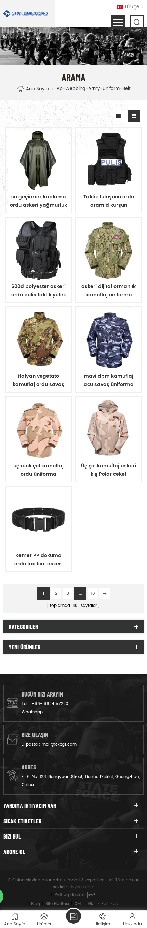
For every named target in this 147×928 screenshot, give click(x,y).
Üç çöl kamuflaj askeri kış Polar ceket (108, 470)
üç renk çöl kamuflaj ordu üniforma (38, 470)
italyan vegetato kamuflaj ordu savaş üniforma (38, 380)
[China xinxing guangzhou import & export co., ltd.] (25, 13)
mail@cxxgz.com (59, 744)
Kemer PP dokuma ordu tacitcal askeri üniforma (38, 560)
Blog (35, 904)
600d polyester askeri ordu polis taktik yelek (38, 291)
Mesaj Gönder (73, 916)
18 (93, 593)
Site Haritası (57, 904)
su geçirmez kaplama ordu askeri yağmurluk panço (38, 201)
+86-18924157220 (49, 704)
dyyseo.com (81, 887)
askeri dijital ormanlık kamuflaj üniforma (108, 291)
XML (78, 904)
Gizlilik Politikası (103, 904)
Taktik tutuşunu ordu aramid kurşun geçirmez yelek (108, 201)
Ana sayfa (37, 89)
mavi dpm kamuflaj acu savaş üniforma (109, 380)
